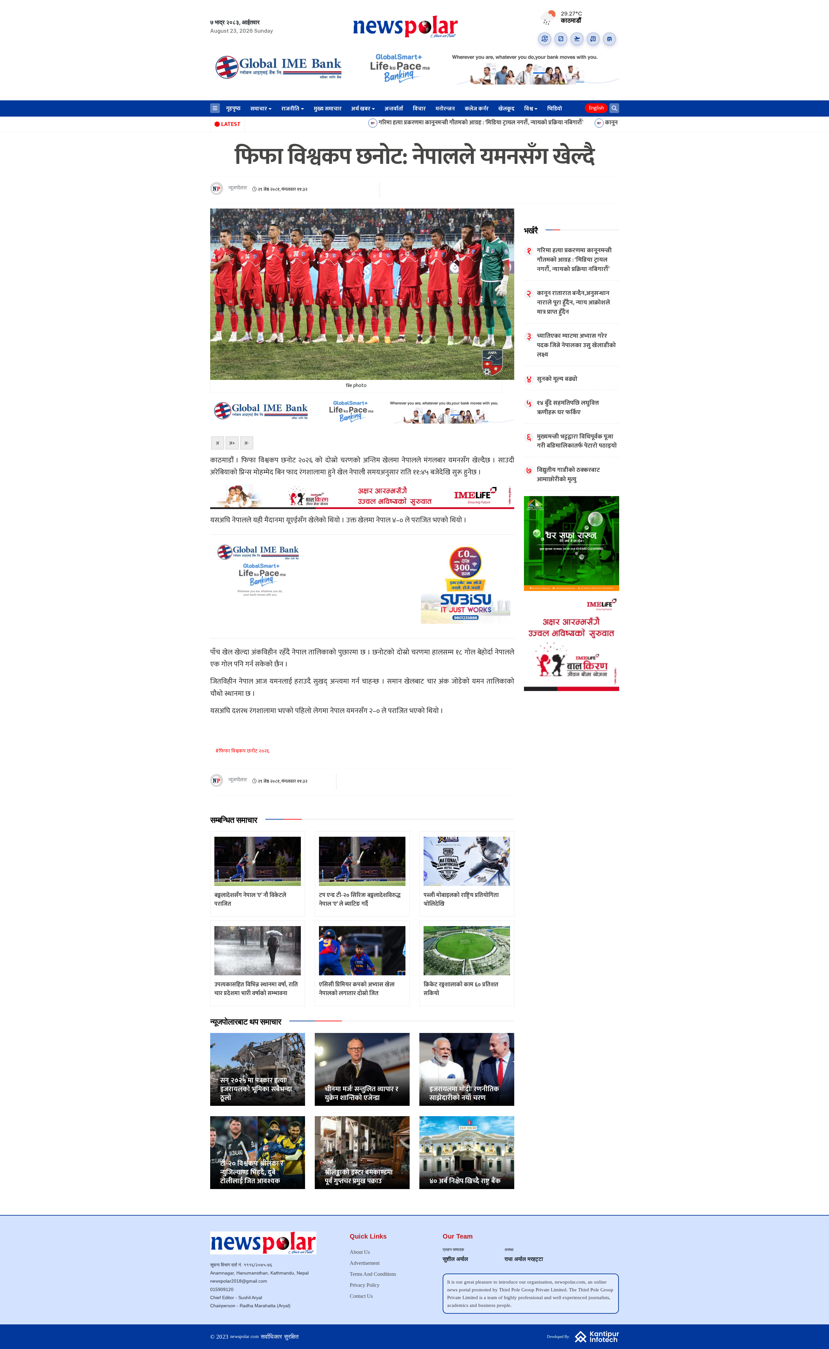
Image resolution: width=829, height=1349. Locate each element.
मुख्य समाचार (328, 108)
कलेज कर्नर (477, 108)
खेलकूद (506, 108)
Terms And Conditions (373, 1274)
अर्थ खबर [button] (360, 108)
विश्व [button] (528, 108)
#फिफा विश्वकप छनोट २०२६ (242, 751)
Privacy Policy (365, 1285)
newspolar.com (244, 1336)
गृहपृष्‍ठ (233, 108)
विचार (419, 108)
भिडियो (554, 108)
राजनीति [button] (290, 108)
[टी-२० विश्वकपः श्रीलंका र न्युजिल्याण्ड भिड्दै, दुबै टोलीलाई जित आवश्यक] (257, 1152)
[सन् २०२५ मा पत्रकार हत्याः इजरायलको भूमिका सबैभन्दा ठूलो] (257, 1069)
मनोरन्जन (445, 108)
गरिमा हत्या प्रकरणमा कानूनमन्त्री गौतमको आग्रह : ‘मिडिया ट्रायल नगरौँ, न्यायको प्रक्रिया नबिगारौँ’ (395, 123)
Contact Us (361, 1296)
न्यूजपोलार (237, 188)
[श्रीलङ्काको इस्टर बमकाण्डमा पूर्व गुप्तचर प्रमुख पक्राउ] (362, 1152)
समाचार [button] (258, 108)
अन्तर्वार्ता (394, 108)
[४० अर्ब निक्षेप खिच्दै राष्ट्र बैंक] (466, 1152)
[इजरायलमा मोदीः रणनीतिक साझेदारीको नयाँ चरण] (466, 1069)
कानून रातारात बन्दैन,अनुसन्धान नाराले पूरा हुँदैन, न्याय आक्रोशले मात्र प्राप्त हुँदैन (603, 123)
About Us (360, 1252)
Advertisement (365, 1263)
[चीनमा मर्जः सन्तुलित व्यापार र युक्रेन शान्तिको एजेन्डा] (362, 1069)
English (596, 108)
